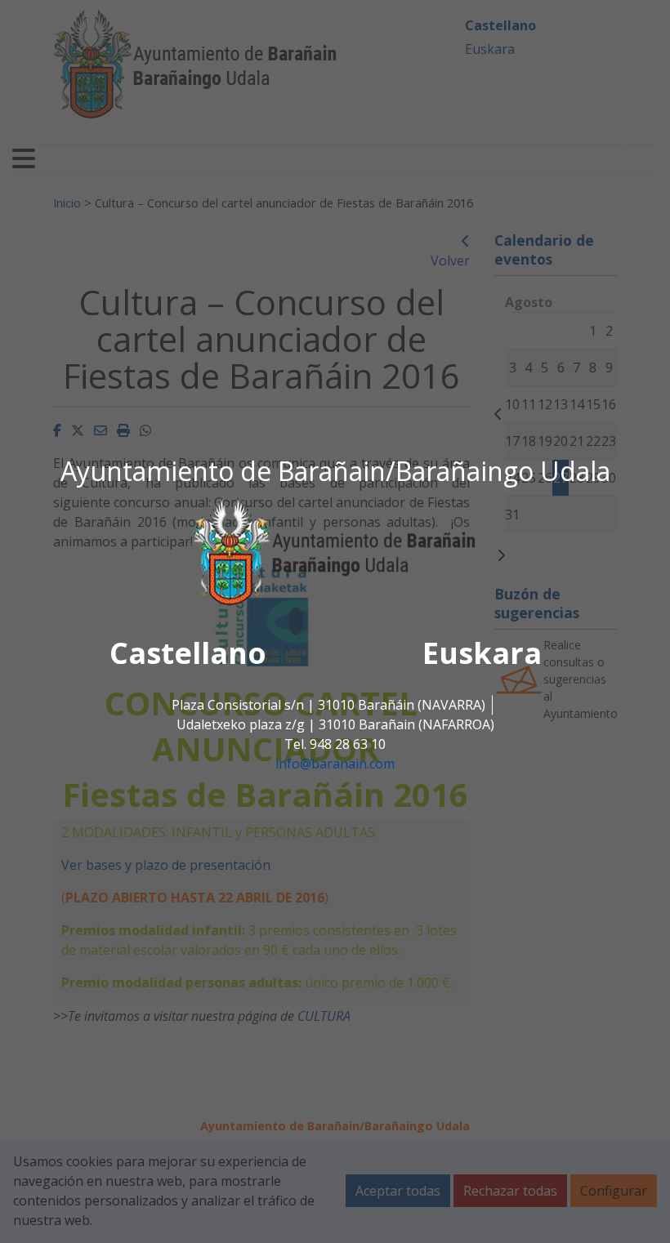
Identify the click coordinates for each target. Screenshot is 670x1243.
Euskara (482, 654)
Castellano (187, 654)
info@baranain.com (335, 764)
